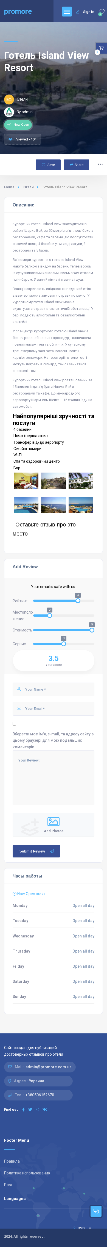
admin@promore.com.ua (49, 1067)
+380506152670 (40, 1095)
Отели (28, 187)
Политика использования (27, 1173)
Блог (8, 1185)
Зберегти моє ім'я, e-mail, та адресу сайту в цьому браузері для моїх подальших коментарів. (53, 740)
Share (79, 165)
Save (51, 165)
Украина (36, 1081)
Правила (12, 1161)
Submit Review (32, 851)
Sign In (88, 12)
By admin (25, 112)
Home (9, 187)
